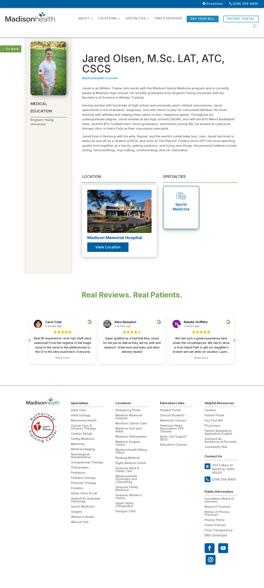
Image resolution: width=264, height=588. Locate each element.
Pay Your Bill (202, 18)
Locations (107, 18)
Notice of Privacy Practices (217, 513)
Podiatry (77, 488)
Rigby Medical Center (131, 463)
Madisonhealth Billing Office (131, 451)
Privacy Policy (215, 520)
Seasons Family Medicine (127, 489)
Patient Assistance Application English (218, 432)
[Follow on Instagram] (211, 560)
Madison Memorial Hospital (129, 417)
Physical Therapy (83, 483)
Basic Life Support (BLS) (173, 438)
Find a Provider (168, 18)
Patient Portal (241, 18)
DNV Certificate (216, 535)
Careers (210, 410)
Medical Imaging (83, 449)
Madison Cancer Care (131, 423)
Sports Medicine (82, 506)
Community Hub (216, 447)
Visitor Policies (215, 525)
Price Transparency (219, 530)
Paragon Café (126, 511)
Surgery (76, 511)
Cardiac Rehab (81, 433)
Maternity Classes (173, 420)
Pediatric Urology (83, 477)
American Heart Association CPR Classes (172, 428)
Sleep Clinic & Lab (84, 493)
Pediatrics (78, 472)
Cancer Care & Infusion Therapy (83, 427)
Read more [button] (62, 357)
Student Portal (170, 410)
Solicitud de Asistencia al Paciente (221, 440)
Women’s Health (82, 516)
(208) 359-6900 (245, 3)
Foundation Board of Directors (219, 500)
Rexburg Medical (128, 457)
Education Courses (173, 444)
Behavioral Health (84, 420)
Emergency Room (128, 410)
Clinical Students (172, 415)
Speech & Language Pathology (85, 500)
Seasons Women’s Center (129, 497)
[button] (234, 340)
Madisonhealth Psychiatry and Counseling (126, 479)
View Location (107, 247)
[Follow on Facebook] (209, 548)
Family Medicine (82, 438)
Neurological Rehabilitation (81, 456)
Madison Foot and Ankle (128, 430)
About (84, 18)
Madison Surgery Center (128, 443)
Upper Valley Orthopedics (125, 505)
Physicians (212, 425)
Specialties (136, 18)
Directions (214, 3)
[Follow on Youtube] (223, 548)
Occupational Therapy (87, 462)
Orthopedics (80, 467)
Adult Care (78, 410)
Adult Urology (80, 415)
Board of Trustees (218, 506)
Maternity (78, 444)
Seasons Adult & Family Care (127, 470)
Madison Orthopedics (131, 436)
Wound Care (80, 522)
